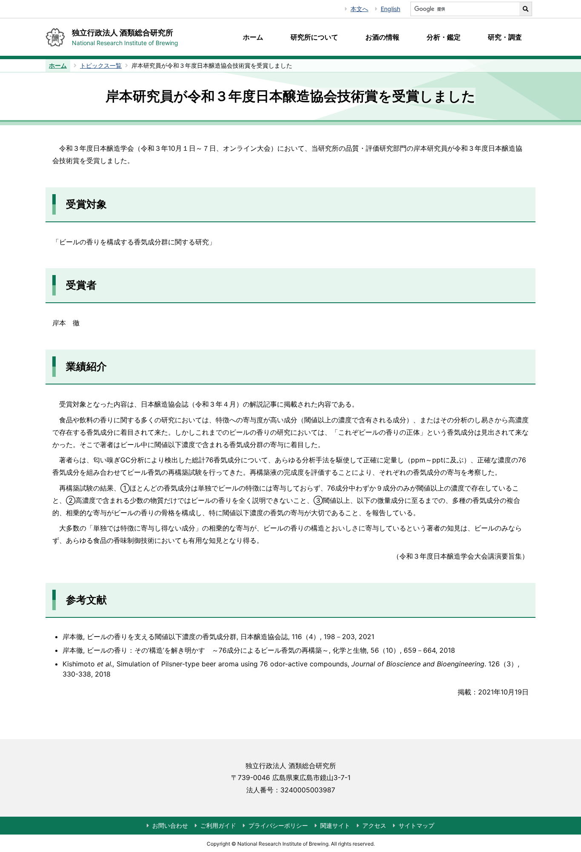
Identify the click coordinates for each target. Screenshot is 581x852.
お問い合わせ (170, 825)
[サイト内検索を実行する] (525, 9)
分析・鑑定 (444, 37)
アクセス (374, 825)
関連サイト (335, 825)
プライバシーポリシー (278, 825)
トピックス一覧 (101, 66)
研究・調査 (505, 37)
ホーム (253, 37)
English (390, 8)
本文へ (359, 8)
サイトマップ (416, 825)
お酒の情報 (382, 37)
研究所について (314, 37)
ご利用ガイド (218, 825)
